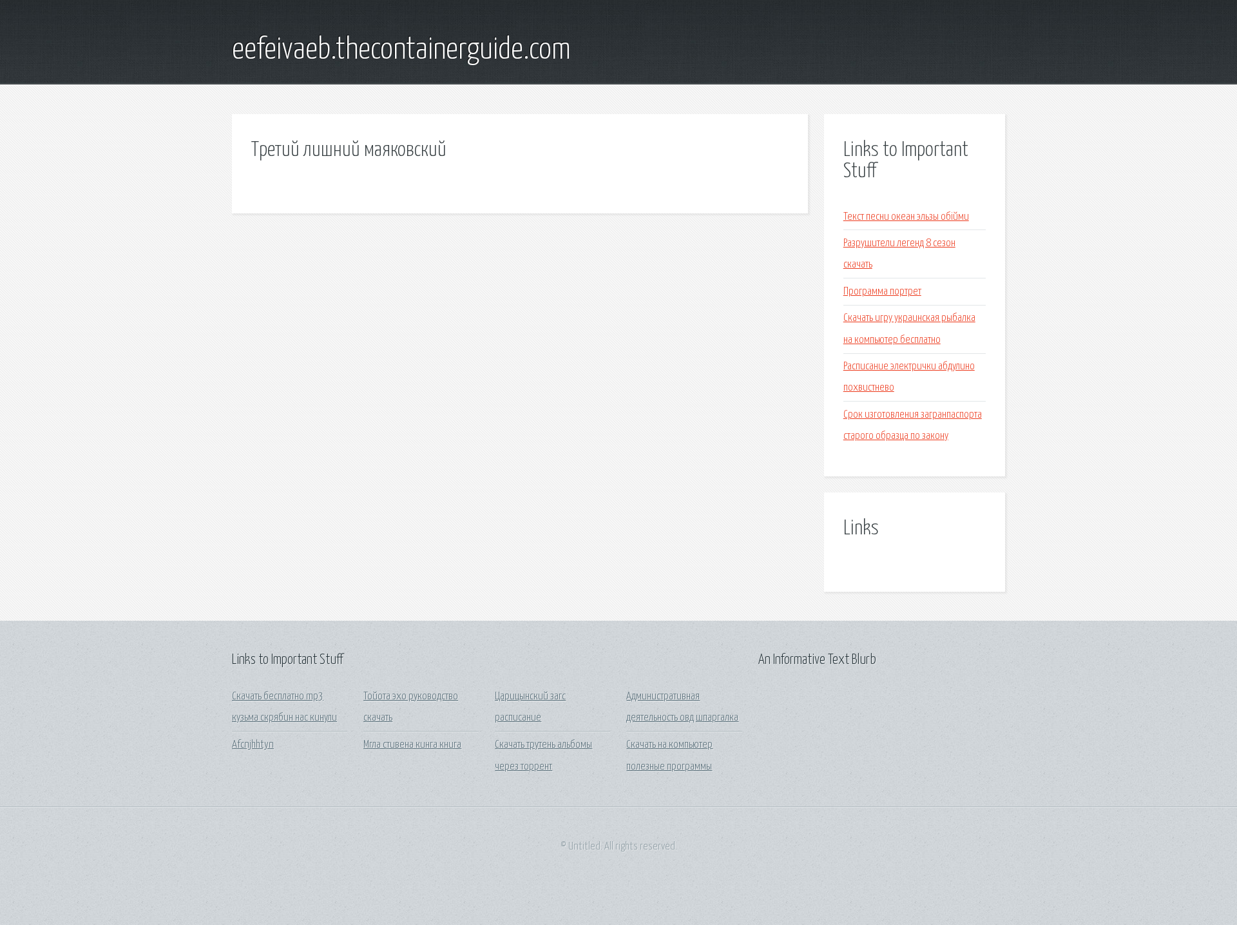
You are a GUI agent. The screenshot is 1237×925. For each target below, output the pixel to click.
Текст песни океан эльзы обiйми (906, 216)
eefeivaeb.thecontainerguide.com (401, 50)
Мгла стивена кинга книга (412, 744)
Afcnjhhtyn (253, 744)
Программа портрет (882, 291)
